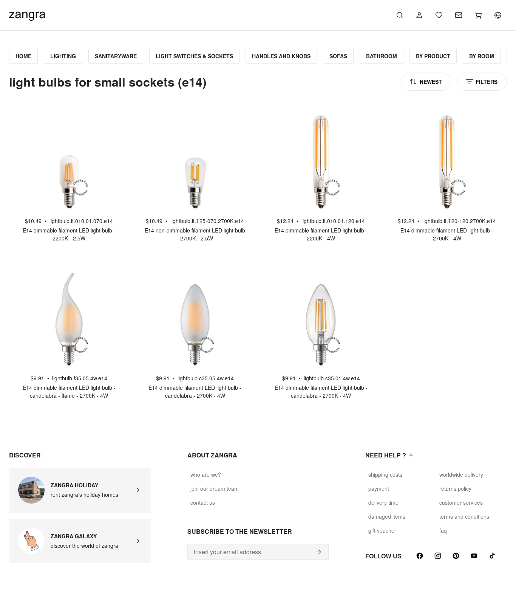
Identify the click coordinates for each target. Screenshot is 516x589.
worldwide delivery (461, 474)
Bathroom (381, 56)
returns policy (455, 488)
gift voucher (382, 530)
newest (431, 81)
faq (443, 530)
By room (481, 56)
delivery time (383, 502)
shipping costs (385, 474)
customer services (461, 502)
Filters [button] (486, 81)
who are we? (205, 474)
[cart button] (478, 15)
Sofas (338, 56)
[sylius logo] (27, 14)
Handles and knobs (281, 56)
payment (378, 488)
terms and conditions (464, 516)
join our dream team (214, 488)
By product (433, 56)
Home (23, 56)
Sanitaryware (116, 56)
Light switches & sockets (194, 56)
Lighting (63, 56)
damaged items (386, 516)
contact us (202, 502)
